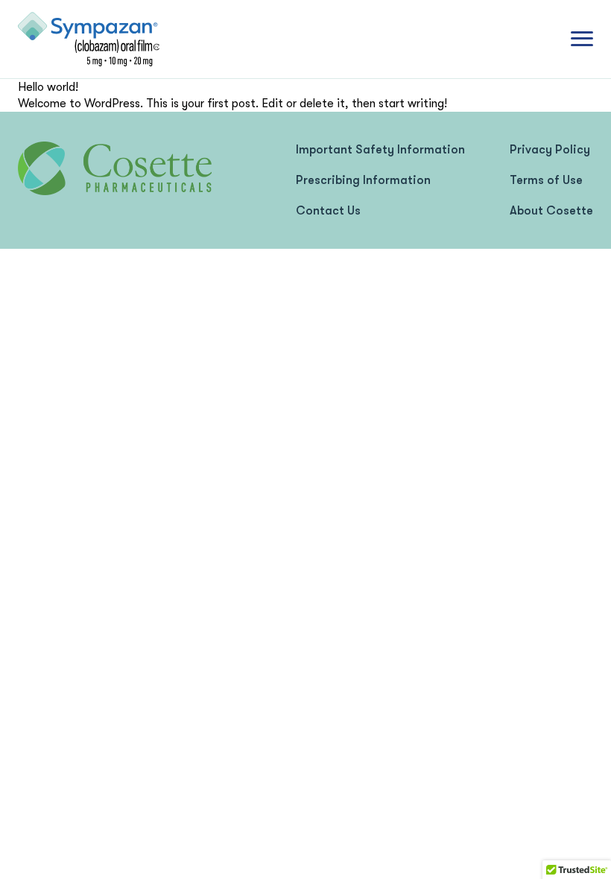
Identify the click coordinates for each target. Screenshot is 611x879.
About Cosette (551, 211)
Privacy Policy (550, 149)
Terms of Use (546, 180)
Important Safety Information (380, 149)
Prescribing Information (363, 180)
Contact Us (328, 211)
